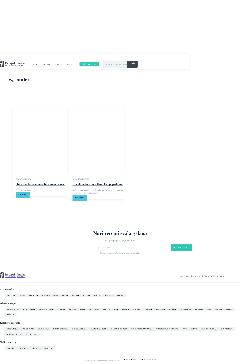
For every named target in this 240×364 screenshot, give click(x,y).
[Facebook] (225, 275)
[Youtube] (239, 275)
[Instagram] (230, 275)
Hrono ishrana (23, 179)
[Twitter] (235, 275)
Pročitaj (22, 195)
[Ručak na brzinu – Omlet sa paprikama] (96, 140)
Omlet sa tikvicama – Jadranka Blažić (40, 184)
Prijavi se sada (181, 248)
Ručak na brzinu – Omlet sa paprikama (97, 184)
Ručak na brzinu (80, 179)
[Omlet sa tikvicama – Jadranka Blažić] (39, 140)
